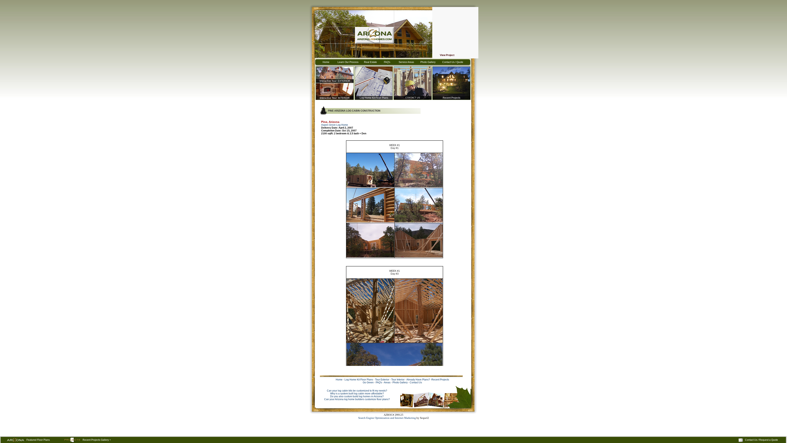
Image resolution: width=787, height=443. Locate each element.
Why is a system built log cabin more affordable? (357, 393)
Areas (387, 382)
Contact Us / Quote (452, 62)
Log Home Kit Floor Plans (374, 97)
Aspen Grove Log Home (334, 124)
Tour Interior (398, 379)
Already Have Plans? (418, 379)
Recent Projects (451, 97)
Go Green (368, 382)
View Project (447, 55)
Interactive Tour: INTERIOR (335, 98)
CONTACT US (412, 97)
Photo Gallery (428, 62)
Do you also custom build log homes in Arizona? (357, 396)
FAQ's (387, 62)
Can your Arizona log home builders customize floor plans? (357, 399)
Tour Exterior (382, 379)
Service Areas (406, 62)
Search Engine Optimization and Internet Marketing (387, 418)
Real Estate (370, 62)
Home (326, 62)
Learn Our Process (348, 62)
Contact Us (416, 382)
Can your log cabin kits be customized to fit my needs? (357, 390)
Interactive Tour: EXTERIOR (335, 81)
